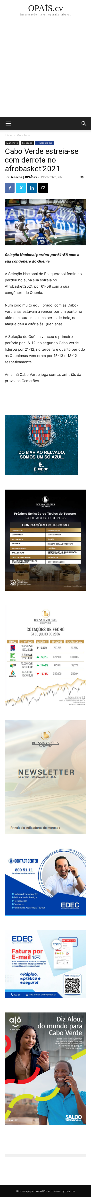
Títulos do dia (44, 142)
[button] (84, 123)
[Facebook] (10, 188)
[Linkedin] (32, 188)
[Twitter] (21, 188)
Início (8, 135)
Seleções (27, 142)
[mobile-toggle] (8, 123)
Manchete (23, 135)
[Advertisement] (45, 69)
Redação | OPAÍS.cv (23, 177)
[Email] (43, 188)
